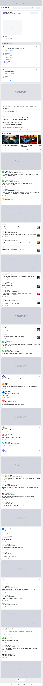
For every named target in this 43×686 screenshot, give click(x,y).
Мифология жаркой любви (13, 392)
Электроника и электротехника (14, 171)
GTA (9, 449)
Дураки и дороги (11, 637)
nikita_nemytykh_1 (7, 114)
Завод (9, 341)
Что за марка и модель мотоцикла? (12, 122)
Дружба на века (10, 383)
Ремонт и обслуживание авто (13, 13)
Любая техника (11, 434)
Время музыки (13, 114)
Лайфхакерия (10, 375)
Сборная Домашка (12, 544)
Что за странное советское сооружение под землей (17, 127)
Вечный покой (11, 595)
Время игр (9, 502)
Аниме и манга (10, 198)
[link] (10, 141)
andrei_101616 (6, 121)
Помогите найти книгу (9, 111)
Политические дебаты (12, 189)
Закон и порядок (11, 654)
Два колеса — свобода (13, 121)
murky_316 (6, 103)
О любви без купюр (12, 103)
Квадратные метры (12, 399)
